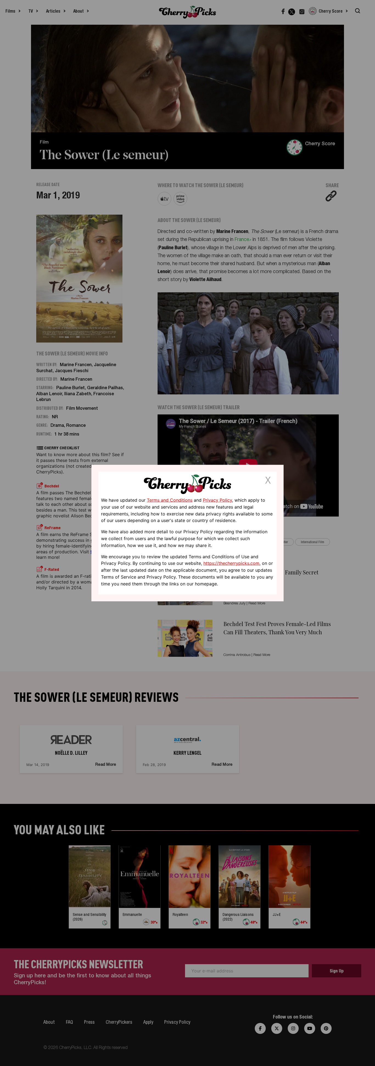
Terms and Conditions (169, 500)
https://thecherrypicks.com (231, 563)
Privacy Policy (217, 500)
